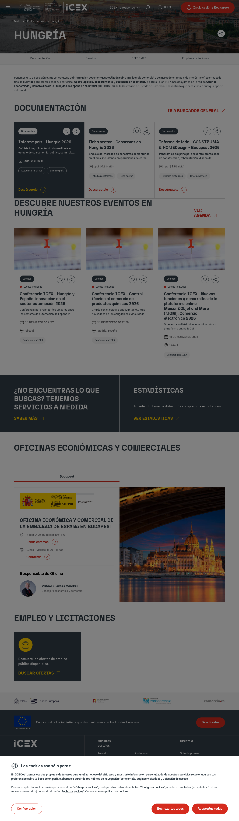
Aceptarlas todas (210, 808)
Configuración (27, 808)
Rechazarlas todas (170, 808)
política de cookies (116, 791)
